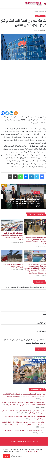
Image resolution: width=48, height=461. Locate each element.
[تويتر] (36, 176)
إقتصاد (36, 11)
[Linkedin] (11, 113)
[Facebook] (3, 113)
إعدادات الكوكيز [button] (16, 456)
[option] (23, 196)
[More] (16, 113)
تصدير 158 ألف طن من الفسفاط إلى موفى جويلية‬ (12, 265)
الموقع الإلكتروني (41, 331)
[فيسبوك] (42, 176)
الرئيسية (42, 11)
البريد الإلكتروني (40, 323)
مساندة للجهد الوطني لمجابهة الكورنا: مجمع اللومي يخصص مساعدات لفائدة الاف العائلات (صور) (36, 240)
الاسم (44, 314)
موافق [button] (7, 456)
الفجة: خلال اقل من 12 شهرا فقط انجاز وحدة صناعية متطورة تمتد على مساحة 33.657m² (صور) (12, 236)
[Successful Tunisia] (33, 4)
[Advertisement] (24, 87)
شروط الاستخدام (33, 451)
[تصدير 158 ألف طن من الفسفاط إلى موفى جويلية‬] (12, 256)
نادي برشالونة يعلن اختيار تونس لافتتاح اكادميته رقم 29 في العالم (24, 430)
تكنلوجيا (38, 16)
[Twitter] (7, 113)
